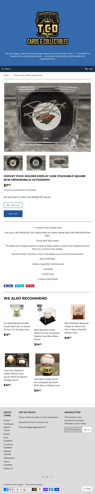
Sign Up (87, 430)
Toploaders (9, 458)
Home (6, 75)
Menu (8, 69)
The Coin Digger (16, 485)
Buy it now (13, 214)
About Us (8, 468)
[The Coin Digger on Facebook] (47, 477)
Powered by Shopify (34, 485)
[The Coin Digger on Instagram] (51, 477)
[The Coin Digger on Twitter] (42, 477)
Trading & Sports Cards (8, 427)
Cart (90, 69)
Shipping (8, 190)
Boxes (7, 434)
